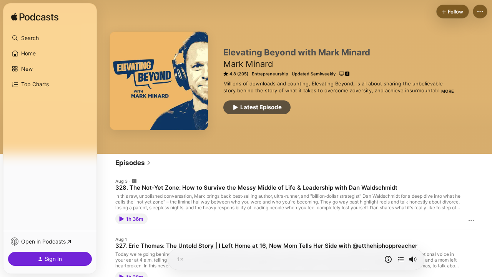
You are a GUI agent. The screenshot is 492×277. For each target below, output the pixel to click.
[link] (133, 163)
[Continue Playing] (401, 259)
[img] (34, 17)
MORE (447, 91)
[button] (49, 38)
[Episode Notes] (388, 259)
